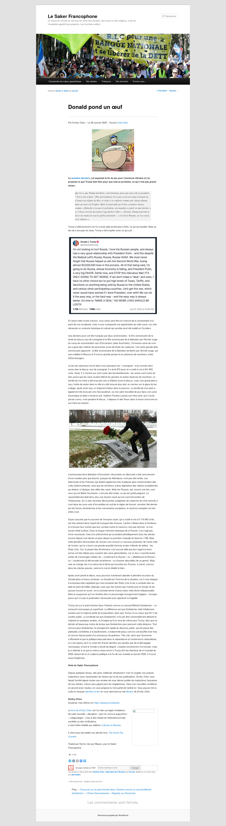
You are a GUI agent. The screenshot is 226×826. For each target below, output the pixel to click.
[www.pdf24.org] (70, 767)
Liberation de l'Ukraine (115, 771)
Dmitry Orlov (98, 771)
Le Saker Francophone (72, 16)
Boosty (129, 691)
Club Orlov (122, 122)
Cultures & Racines (111, 725)
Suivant (173, 90)
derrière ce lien (92, 691)
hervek (75, 90)
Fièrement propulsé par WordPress (113, 815)
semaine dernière (80, 178)
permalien (76, 774)
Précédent (161, 90)
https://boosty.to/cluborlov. (107, 702)
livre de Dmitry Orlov (81, 710)
